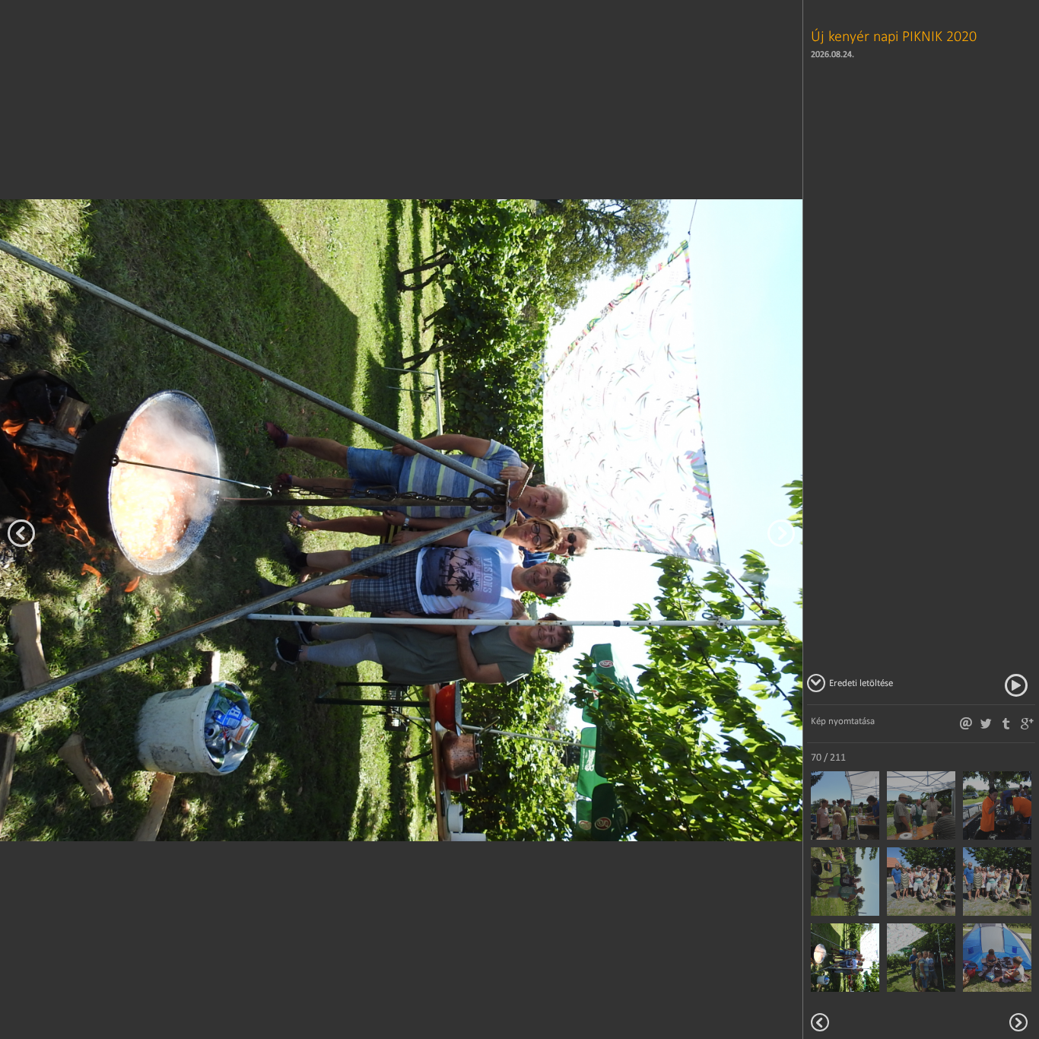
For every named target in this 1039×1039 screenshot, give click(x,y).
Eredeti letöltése (861, 682)
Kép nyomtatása (843, 720)
